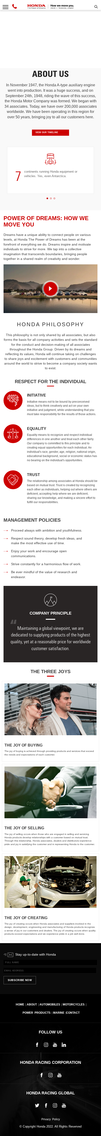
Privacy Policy (50, 1119)
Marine (58, 1013)
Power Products (36, 1013)
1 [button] (47, 198)
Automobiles (49, 1004)
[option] (50, 170)
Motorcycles (74, 1004)
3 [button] (54, 198)
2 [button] (51, 198)
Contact (73, 1013)
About (32, 1004)
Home (20, 1004)
